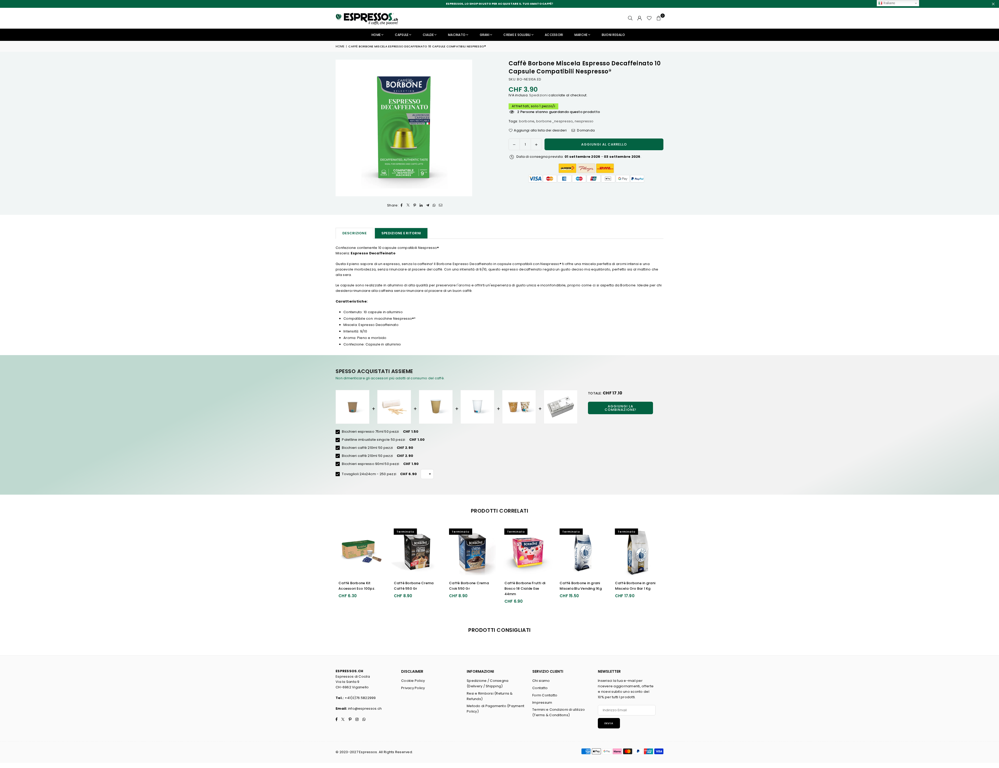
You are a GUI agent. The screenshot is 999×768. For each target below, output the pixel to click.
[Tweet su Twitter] (408, 205)
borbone (527, 121)
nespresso (584, 121)
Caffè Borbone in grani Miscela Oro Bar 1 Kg (580, 586)
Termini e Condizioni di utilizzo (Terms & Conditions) (558, 712)
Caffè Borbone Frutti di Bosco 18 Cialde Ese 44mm (470, 588)
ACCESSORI (554, 35)
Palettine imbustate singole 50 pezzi (373, 439)
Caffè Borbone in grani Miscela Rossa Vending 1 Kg (637, 588)
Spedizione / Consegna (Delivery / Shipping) (487, 683)
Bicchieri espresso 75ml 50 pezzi (370, 431)
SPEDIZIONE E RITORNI (401, 233)
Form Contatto (544, 695)
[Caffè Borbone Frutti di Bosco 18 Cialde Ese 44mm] (472, 551)
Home (376, 35)
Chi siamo (541, 680)
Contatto (540, 687)
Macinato (456, 35)
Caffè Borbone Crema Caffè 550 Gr (359, 586)
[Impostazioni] (639, 18)
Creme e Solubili (516, 35)
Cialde (428, 35)
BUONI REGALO (613, 35)
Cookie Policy (413, 680)
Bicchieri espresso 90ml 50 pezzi (370, 463)
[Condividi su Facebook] (402, 205)
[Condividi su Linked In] (421, 205)
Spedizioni (538, 95)
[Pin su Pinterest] (415, 205)
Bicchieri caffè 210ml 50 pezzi (367, 447)
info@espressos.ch (365, 708)
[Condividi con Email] (441, 205)
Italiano (888, 3)
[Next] (668, 568)
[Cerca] (630, 18)
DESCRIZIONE (354, 233)
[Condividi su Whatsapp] (434, 205)
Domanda (585, 130)
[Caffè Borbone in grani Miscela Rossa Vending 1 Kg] (638, 551)
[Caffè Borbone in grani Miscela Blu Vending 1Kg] (528, 551)
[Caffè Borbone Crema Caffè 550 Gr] (362, 551)
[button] (658, 18)
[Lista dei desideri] (649, 18)
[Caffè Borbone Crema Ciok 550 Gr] (417, 551)
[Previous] (330, 568)
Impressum (542, 702)
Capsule (402, 35)
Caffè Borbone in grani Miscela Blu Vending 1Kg (526, 586)
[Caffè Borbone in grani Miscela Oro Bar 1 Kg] (583, 551)
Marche (581, 35)
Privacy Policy (413, 687)
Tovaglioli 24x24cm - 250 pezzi (368, 473)
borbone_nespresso (554, 121)
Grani (484, 35)
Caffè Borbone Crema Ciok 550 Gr (414, 586)
